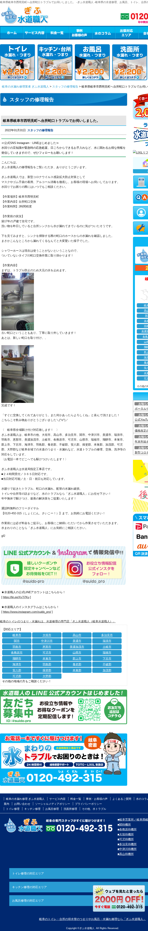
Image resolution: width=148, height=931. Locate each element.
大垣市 (47, 635)
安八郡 (17, 670)
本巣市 (47, 658)
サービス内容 (34, 32)
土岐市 (107, 646)
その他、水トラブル (94, 808)
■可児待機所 (126, 839)
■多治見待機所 (127, 844)
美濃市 (77, 640)
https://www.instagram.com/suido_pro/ (27, 611)
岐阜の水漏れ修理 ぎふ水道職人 (25, 798)
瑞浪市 (107, 640)
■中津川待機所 (127, 849)
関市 (17, 640)
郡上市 (77, 658)
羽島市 (17, 646)
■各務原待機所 (127, 829)
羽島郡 (47, 664)
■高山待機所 (126, 854)
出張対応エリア (126, 32)
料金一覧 (57, 32)
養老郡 (77, 664)
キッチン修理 (32, 808)
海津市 (17, 664)
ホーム (11, 32)
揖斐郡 (47, 670)
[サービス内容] (27, 32)
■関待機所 (124, 824)
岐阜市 (17, 635)
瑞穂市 (107, 652)
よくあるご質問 (121, 798)
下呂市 (107, 658)
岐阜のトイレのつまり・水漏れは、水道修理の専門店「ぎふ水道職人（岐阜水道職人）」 (58, 621)
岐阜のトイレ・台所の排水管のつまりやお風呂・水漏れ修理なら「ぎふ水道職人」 (92, 919)
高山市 (77, 635)
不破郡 (107, 664)
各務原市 (17, 652)
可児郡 (17, 676)
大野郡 (47, 676)
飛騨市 (17, 658)
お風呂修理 (52, 808)
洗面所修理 (70, 808)
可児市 (47, 652)
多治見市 (107, 635)
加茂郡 (107, 670)
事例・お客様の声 (80, 32)
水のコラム (103, 32)
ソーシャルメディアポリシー (52, 803)
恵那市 (47, 646)
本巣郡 (77, 670)
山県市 (77, 652)
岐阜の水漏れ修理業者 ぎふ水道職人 (25, 86)
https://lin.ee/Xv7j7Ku (16, 597)
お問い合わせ (22, 803)
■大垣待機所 (126, 834)
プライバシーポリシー (88, 803)
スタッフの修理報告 (65, 86)
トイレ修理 (12, 808)
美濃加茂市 (77, 646)
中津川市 (47, 640)
